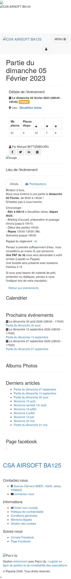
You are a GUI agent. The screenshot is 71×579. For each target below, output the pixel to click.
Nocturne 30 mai (24, 421)
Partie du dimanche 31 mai (30, 425)
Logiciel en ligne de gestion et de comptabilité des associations (35, 563)
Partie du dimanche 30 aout (23, 325)
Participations (37, 184)
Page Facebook (21, 541)
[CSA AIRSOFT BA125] (22, 38)
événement (20, 561)
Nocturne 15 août (25, 401)
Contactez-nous (24, 494)
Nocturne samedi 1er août (30, 405)
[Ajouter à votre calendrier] (37, 152)
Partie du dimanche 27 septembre (27, 349)
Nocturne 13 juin (24, 417)
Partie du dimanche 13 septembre (27, 337)
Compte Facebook (22, 537)
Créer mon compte (26, 508)
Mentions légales (21, 519)
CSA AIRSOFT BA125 (32, 465)
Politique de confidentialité (27, 512)
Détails (13, 184)
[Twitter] (20, 152)
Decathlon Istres (31, 108)
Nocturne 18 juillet (25, 409)
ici (36, 241)
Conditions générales (24, 516)
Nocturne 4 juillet (24, 413)
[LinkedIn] (29, 152)
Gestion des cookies (23, 523)
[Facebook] (12, 152)
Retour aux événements (23, 288)
